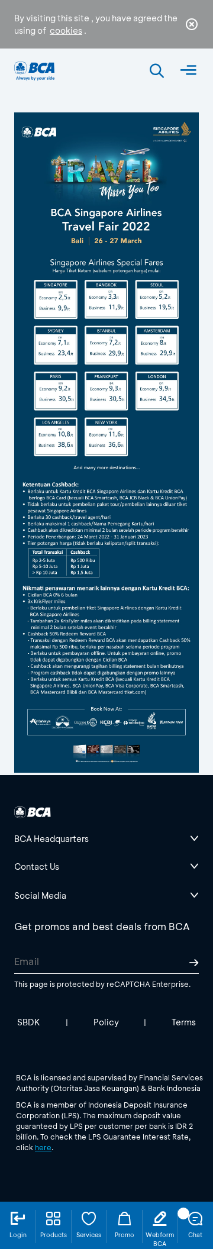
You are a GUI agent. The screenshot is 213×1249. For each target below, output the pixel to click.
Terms (184, 1022)
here (43, 1147)
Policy (106, 1022)
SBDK (28, 1022)
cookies (66, 30)
